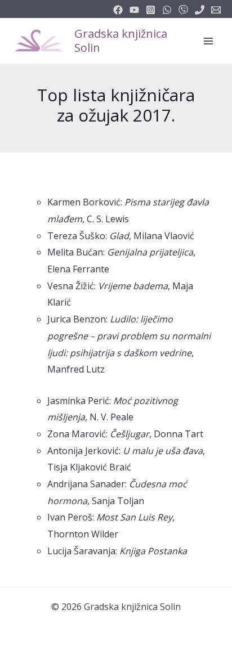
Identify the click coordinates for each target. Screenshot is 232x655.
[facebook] (118, 10)
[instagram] (150, 10)
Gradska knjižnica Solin (120, 40)
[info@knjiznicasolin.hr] (216, 10)
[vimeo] (183, 10)
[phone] (199, 10)
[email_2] (167, 10)
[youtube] (134, 10)
